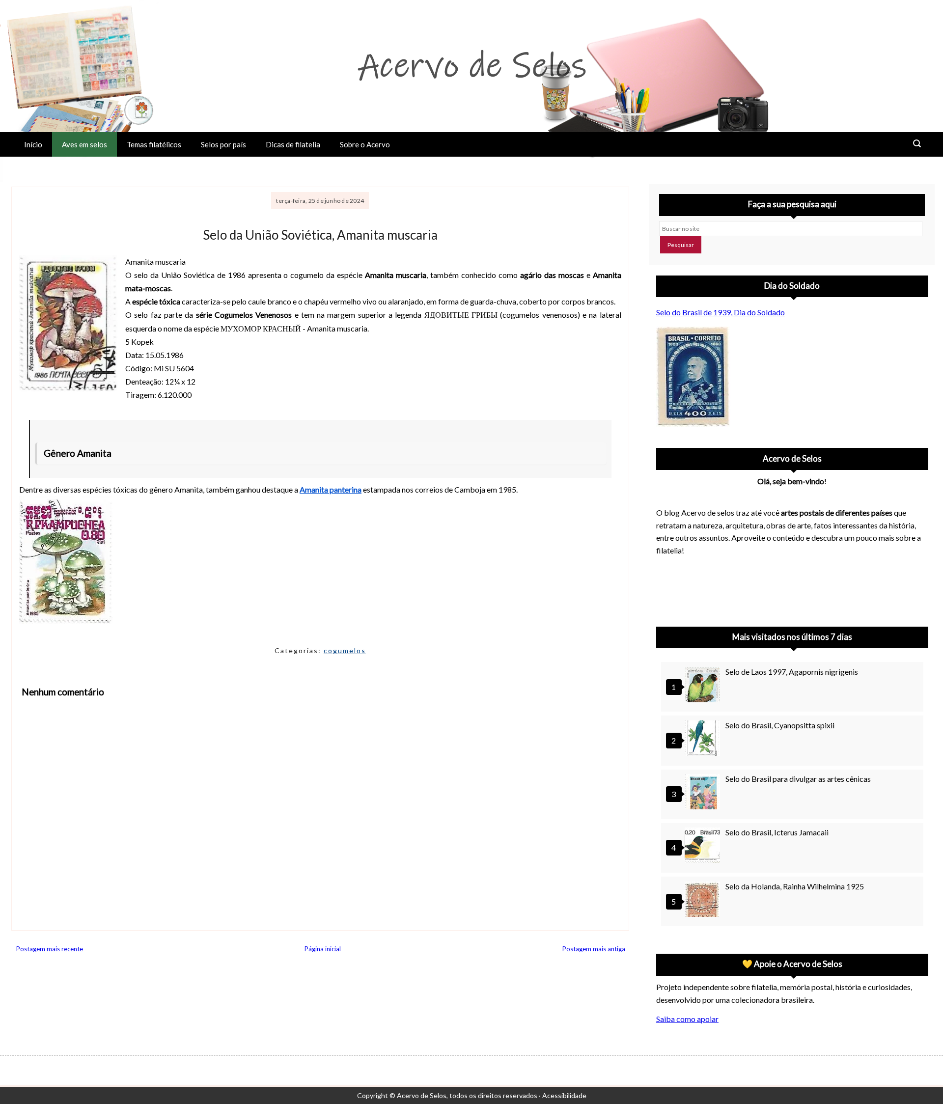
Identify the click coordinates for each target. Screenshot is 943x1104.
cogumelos (345, 650)
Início (33, 144)
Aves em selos (84, 144)
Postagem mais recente (49, 949)
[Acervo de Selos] (719, 576)
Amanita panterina (330, 489)
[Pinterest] (693, 588)
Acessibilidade (564, 1095)
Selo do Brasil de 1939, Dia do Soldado (720, 312)
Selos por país (223, 144)
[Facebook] (744, 588)
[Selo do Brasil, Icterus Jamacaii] (704, 846)
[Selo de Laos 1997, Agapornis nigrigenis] (704, 686)
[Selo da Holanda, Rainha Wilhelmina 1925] (704, 900)
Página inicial (323, 949)
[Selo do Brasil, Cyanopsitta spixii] (704, 739)
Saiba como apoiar (687, 1018)
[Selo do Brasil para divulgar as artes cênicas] (704, 793)
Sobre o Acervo (365, 144)
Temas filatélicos (154, 144)
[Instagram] (668, 588)
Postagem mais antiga (593, 949)
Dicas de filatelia (293, 144)
